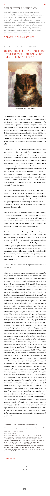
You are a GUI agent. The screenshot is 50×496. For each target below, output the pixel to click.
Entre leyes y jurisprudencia (20, 8)
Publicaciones (22, 37)
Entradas (8, 37)
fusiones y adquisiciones (18, 428)
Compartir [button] (7, 424)
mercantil (40, 428)
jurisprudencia (32, 428)
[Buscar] (44, 3)
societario (7, 431)
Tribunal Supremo (17, 431)
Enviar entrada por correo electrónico (25, 424)
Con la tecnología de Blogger (25, 488)
